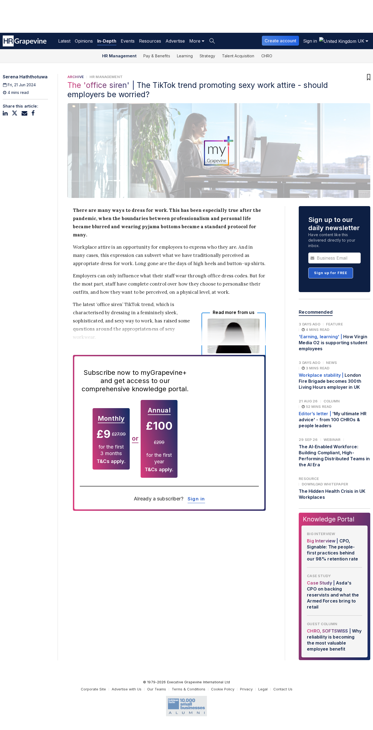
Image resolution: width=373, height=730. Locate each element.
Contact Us (282, 689)
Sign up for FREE (330, 273)
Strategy (207, 56)
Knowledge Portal (328, 519)
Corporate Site (93, 689)
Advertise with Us (126, 689)
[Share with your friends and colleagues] (24, 113)
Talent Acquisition (238, 56)
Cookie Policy (222, 689)
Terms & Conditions (188, 689)
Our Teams (156, 689)
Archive (75, 77)
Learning (185, 56)
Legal (263, 689)
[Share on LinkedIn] (5, 113)
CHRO (267, 56)
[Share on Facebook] (33, 113)
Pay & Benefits (156, 56)
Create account (280, 40)
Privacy (246, 689)
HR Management (119, 55)
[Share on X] (14, 113)
